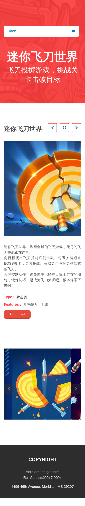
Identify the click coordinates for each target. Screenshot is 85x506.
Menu (14, 30)
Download (17, 314)
